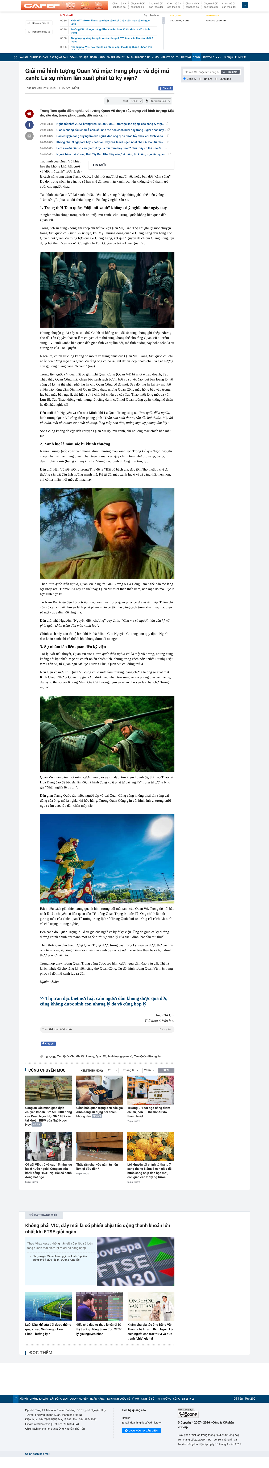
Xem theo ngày (92, 1070)
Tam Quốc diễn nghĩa (147, 1056)
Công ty (191, 78)
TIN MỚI (99, 165)
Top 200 (250, 1398)
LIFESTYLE (208, 57)
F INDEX (240, 57)
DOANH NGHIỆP (79, 57)
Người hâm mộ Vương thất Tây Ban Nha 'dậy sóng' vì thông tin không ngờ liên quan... (112, 154)
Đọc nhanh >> (151, 15)
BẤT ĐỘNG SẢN (59, 57)
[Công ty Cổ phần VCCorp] (211, 1413)
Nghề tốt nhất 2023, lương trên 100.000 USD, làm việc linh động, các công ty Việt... (111, 124)
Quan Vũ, (101, 1056)
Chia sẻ (167, 88)
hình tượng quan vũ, (120, 1056)
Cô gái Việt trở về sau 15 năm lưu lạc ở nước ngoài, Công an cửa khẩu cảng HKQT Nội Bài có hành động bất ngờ (48, 1171)
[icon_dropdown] (245, 5)
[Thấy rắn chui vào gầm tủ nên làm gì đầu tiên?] (99, 1146)
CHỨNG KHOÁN (39, 57)
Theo (106, 1029)
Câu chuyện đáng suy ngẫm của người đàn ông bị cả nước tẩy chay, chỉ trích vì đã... (111, 136)
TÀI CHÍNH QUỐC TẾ (138, 57)
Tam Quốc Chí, (66, 1056)
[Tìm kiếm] (230, 72)
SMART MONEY (115, 57)
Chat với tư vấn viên (143, 1430)
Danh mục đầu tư (41, 31)
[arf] (107, 1034)
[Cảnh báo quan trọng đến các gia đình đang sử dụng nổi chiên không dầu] (99, 1090)
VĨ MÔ (155, 57)
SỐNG (196, 57)
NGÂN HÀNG (97, 57)
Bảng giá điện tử (40, 23)
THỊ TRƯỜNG (183, 57)
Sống (75, 88)
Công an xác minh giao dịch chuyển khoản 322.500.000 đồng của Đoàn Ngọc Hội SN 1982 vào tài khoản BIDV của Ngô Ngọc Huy (48, 1116)
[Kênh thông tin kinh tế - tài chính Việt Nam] (64, 5)
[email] (29, 136)
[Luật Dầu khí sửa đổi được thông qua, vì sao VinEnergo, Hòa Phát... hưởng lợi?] (48, 1307)
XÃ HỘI (24, 57)
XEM (166, 1070)
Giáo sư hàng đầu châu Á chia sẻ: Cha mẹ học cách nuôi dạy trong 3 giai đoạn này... (111, 130)
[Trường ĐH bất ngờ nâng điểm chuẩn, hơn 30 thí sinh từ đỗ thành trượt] (150, 1090)
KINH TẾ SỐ (167, 57)
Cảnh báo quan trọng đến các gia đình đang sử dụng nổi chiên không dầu (99, 1112)
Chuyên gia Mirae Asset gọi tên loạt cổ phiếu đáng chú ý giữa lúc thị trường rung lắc (60, 1258)
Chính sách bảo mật (37, 1454)
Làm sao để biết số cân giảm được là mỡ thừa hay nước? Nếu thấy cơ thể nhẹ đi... (110, 148)
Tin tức (208, 78)
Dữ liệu (228, 57)
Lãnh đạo (225, 78)
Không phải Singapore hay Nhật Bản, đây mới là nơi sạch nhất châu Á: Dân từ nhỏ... (111, 142)
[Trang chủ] (15, 57)
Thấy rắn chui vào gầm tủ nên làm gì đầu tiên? (97, 1167)
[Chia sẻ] (29, 125)
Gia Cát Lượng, (85, 1056)
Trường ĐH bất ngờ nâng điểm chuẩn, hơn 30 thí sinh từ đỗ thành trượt (148, 1112)
